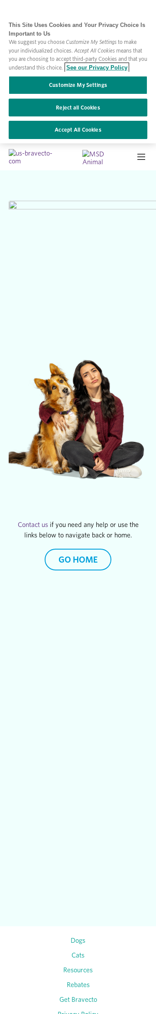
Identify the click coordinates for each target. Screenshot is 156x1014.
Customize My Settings (78, 85)
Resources (78, 969)
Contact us (33, 524)
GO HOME (78, 559)
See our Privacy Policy (96, 67)
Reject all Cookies (78, 107)
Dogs (78, 940)
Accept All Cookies (78, 129)
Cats (78, 955)
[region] (78, 71)
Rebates (78, 984)
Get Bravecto (78, 999)
